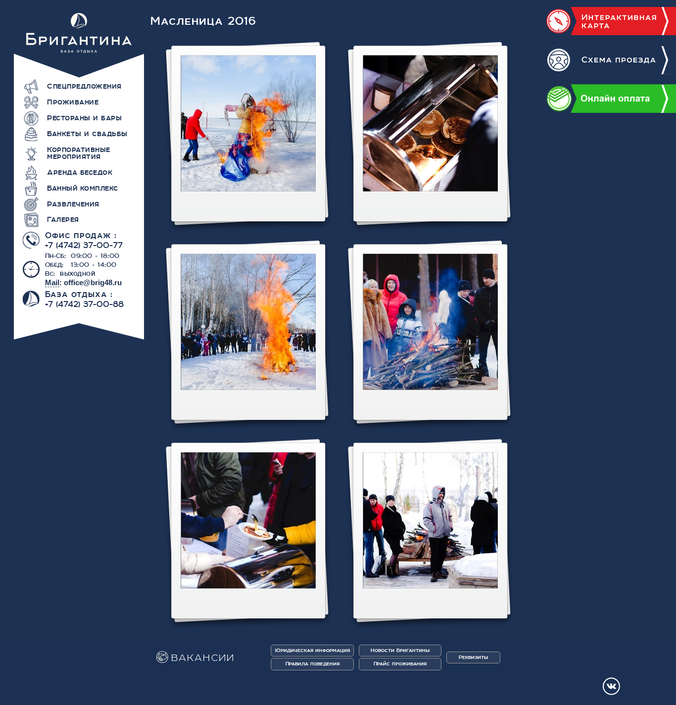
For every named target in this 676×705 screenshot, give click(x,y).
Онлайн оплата (611, 98)
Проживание (72, 102)
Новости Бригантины (400, 650)
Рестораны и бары (84, 118)
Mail (52, 282)
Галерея (63, 219)
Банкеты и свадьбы (87, 134)
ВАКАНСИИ (203, 658)
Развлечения (73, 204)
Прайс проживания (400, 663)
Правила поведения (312, 663)
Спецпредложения (84, 86)
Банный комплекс (82, 188)
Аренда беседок (79, 172)
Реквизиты (473, 657)
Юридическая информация (312, 650)
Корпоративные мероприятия (78, 153)
